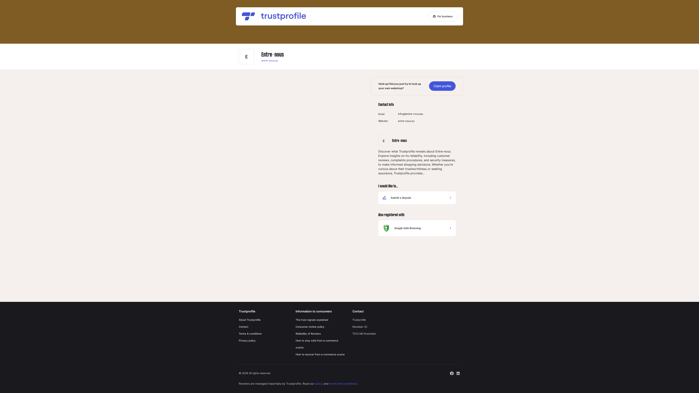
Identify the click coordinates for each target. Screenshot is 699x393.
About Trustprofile (249, 319)
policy (319, 383)
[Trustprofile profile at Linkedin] (458, 372)
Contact (243, 326)
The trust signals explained (312, 319)
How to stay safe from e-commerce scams (317, 344)
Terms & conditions (250, 333)
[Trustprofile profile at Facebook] (452, 372)
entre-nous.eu (269, 60)
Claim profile (442, 86)
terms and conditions (343, 383)
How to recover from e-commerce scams (320, 354)
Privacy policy (247, 340)
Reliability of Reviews (308, 333)
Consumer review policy (310, 326)
